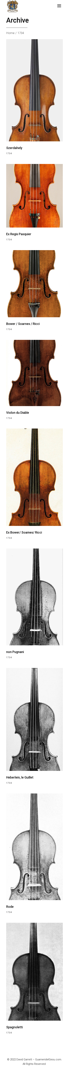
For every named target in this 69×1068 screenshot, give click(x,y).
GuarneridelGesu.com (48, 1059)
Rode (10, 906)
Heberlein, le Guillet (19, 777)
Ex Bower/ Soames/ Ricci (24, 532)
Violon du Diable (17, 412)
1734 (9, 153)
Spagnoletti (14, 1027)
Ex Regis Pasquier (18, 234)
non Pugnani (15, 652)
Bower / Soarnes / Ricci (23, 324)
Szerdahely (14, 148)
